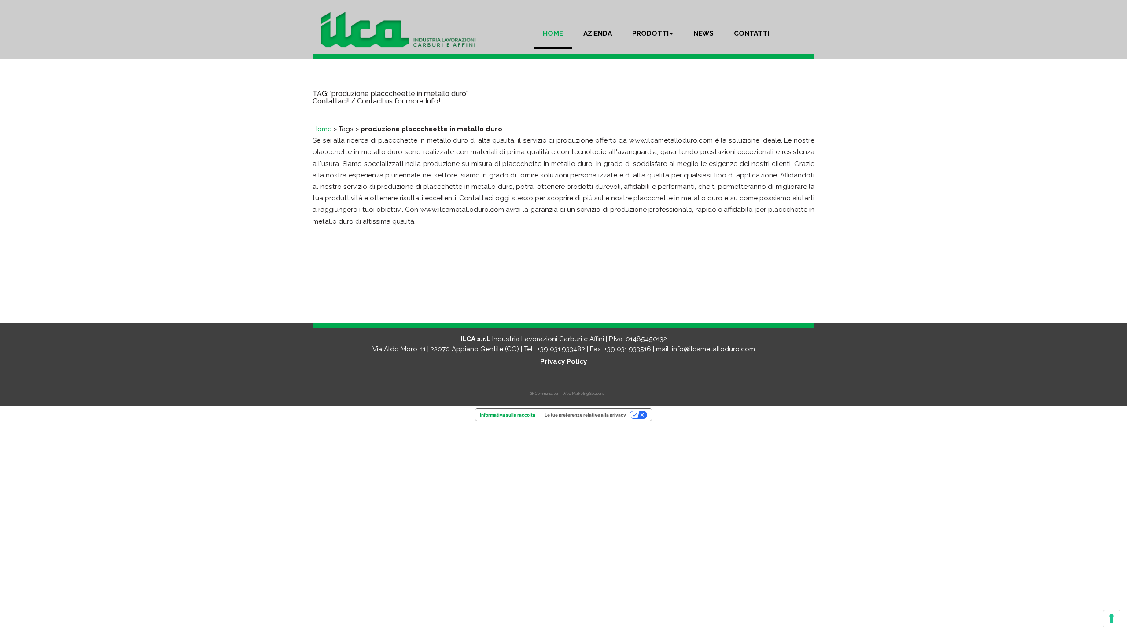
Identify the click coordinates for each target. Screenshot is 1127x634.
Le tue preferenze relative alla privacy (585, 414)
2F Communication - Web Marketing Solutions (567, 393)
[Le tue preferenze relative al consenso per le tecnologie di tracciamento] (1111, 618)
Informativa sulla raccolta (507, 414)
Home (322, 129)
